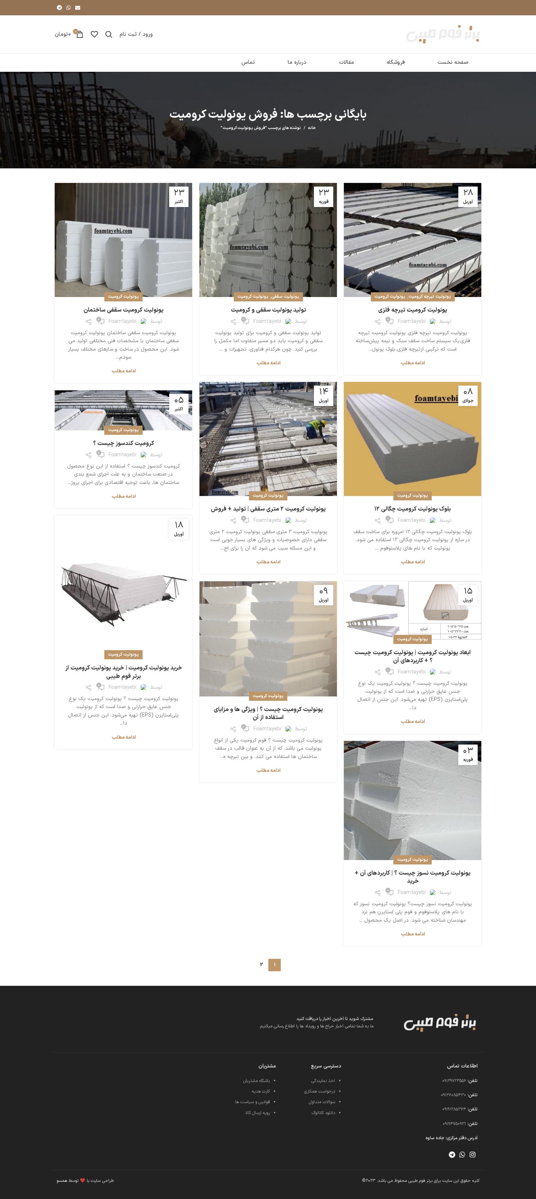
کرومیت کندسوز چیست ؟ (123, 443)
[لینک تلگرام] (59, 7)
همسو (62, 1180)
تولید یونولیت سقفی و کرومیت (268, 310)
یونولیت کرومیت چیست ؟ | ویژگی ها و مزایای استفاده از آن (268, 713)
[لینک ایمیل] (77, 7)
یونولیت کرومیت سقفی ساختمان (123, 310)
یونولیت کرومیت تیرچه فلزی (412, 310)
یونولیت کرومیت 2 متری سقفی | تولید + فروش (268, 509)
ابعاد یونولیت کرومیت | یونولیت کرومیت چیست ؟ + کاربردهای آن (412, 656)
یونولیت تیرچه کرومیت (429, 296)
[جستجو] (109, 34)
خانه (312, 128)
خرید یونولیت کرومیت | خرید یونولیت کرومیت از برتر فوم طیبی (123, 672)
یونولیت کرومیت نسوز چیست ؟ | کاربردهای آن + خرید (412, 877)
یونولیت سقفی (285, 296)
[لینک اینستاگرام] (472, 1154)
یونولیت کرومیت (389, 296)
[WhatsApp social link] (68, 7)
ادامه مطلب (413, 363)
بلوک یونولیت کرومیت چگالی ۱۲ (412, 509)
